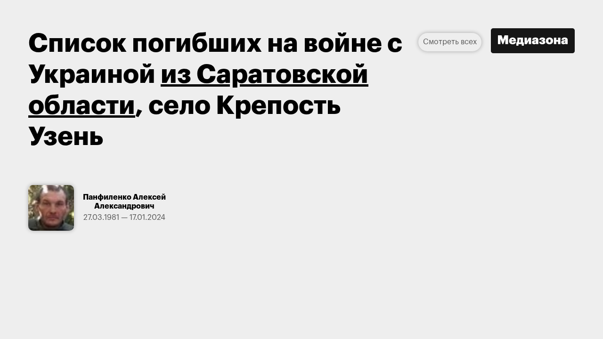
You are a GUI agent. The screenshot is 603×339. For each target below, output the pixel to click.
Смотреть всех (450, 42)
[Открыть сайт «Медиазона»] (533, 42)
